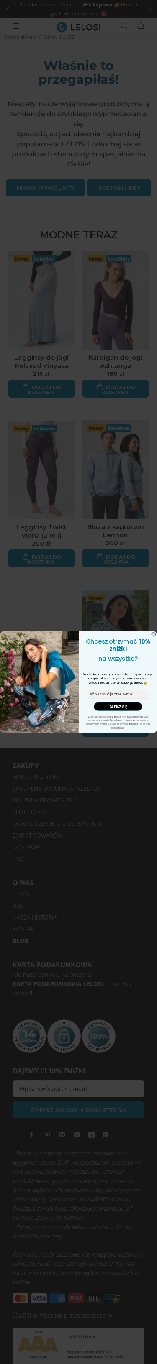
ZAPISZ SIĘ (117, 706)
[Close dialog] (154, 634)
